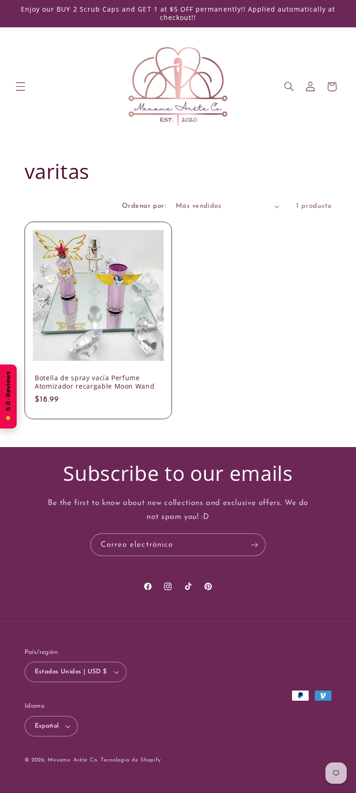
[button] (20, 86)
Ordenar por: (144, 206)
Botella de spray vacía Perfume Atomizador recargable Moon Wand (94, 382)
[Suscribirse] (254, 544)
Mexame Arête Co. (73, 760)
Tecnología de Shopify (131, 760)
